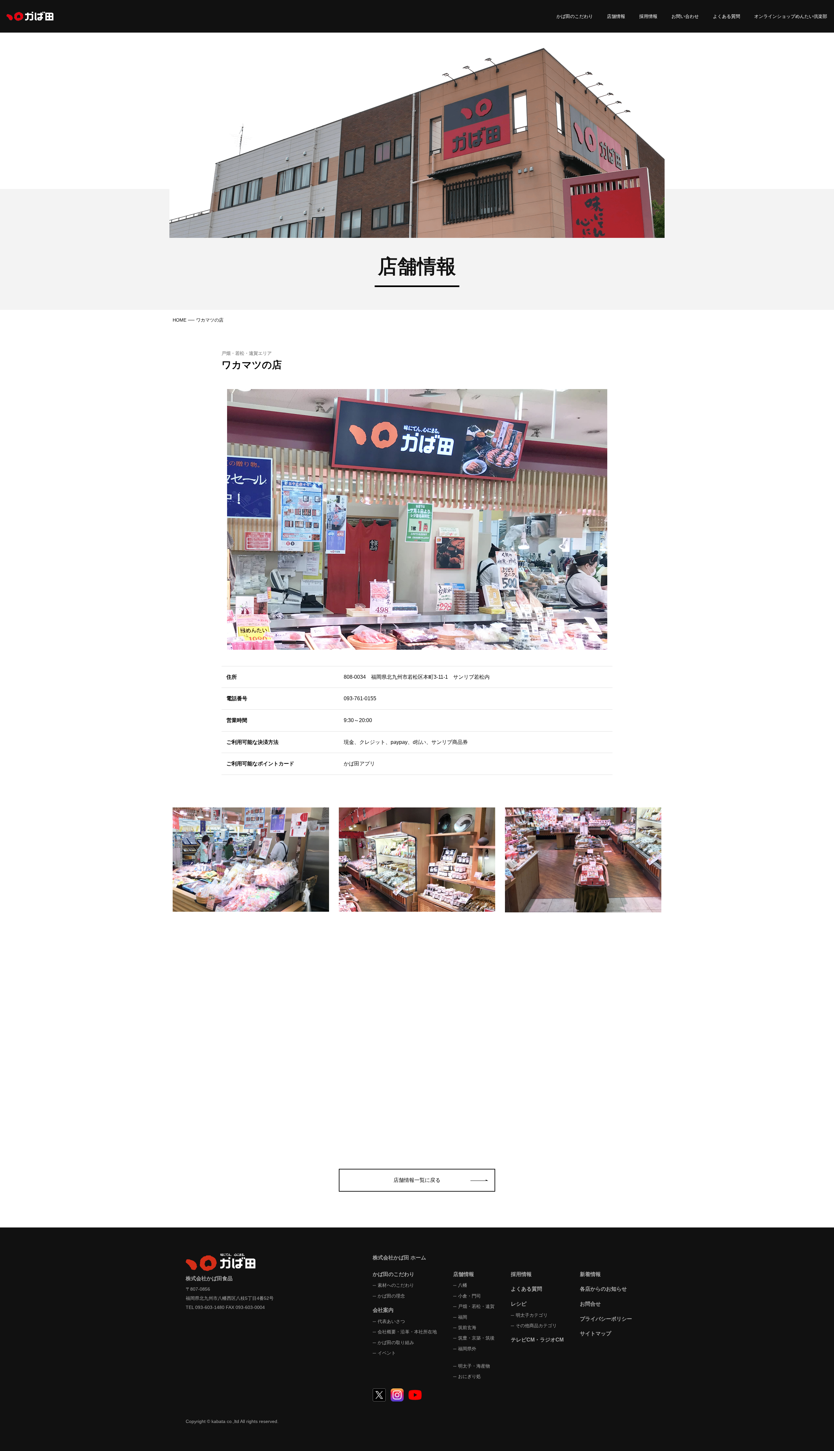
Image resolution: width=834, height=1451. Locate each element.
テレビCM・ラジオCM (537, 1339)
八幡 (462, 1285)
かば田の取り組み (396, 1342)
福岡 (462, 1317)
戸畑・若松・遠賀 (476, 1306)
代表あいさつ (391, 1321)
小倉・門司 (469, 1296)
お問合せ (590, 1304)
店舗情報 (616, 16)
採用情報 (648, 16)
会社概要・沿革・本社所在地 (407, 1331)
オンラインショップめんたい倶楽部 (790, 16)
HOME (179, 320)
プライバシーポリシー (606, 1319)
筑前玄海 (467, 1327)
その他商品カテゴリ (536, 1325)
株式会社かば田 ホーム (399, 1257)
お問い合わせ (685, 16)
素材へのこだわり (396, 1285)
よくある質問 (726, 16)
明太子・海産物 (474, 1366)
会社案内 (383, 1310)
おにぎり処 (469, 1376)
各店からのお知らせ (603, 1289)
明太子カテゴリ (532, 1315)
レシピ (518, 1304)
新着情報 (590, 1274)
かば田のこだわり (574, 16)
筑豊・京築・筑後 (476, 1338)
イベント (387, 1353)
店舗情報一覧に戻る (417, 1180)
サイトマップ (595, 1333)
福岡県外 (467, 1348)
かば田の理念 (391, 1296)
